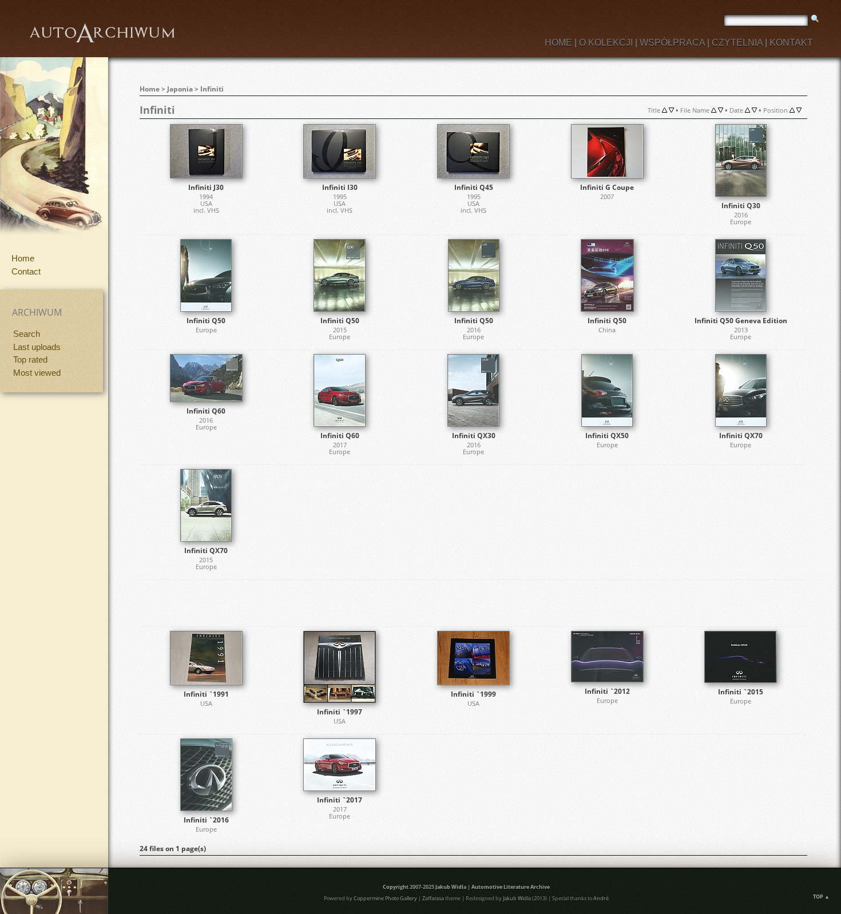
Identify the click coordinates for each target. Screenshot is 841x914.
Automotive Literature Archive (510, 887)
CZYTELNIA (737, 42)
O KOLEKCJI (606, 42)
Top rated (30, 359)
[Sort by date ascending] (747, 110)
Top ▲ (821, 896)
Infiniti (212, 89)
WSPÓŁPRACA (672, 42)
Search (26, 334)
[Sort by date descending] (754, 110)
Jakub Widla (450, 887)
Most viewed (37, 372)
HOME (558, 42)
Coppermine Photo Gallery (385, 898)
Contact (26, 271)
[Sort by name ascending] (713, 110)
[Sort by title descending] (671, 110)
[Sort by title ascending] (664, 110)
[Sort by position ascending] (792, 110)
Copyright (395, 887)
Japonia (180, 89)
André (601, 898)
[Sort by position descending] (799, 110)
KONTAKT (791, 42)
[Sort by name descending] (720, 110)
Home (22, 258)
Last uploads (37, 347)
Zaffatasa (433, 898)
